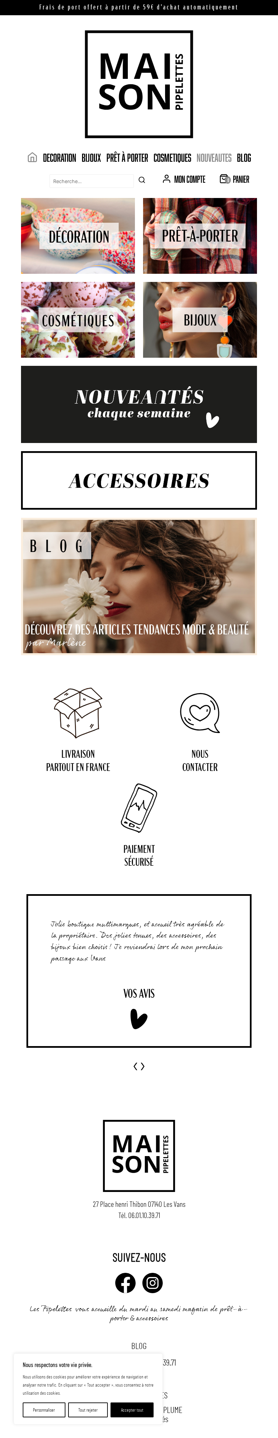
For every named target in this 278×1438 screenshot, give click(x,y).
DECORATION (59, 157)
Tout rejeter (88, 1410)
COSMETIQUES (172, 157)
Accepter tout (132, 1410)
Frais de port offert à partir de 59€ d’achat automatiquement (139, 7)
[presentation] (135, 1064)
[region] (88, 1388)
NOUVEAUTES (214, 157)
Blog (244, 157)
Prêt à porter (127, 157)
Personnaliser (44, 1410)
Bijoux (91, 157)
